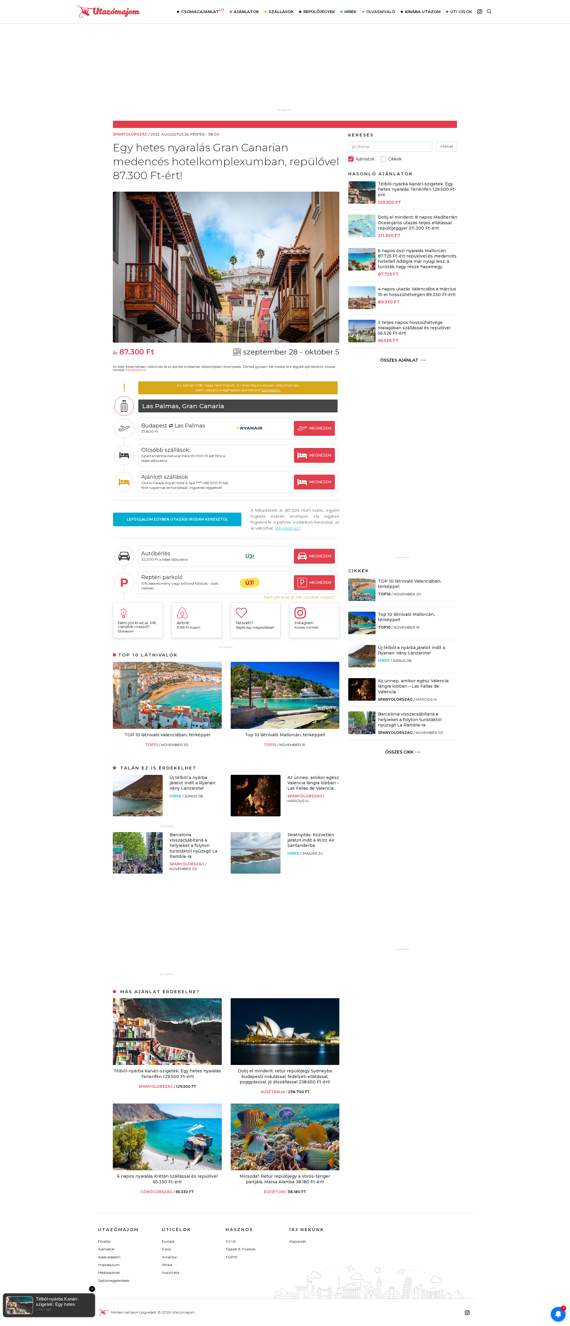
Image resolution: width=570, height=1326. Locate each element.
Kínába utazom (423, 11)
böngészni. (271, 390)
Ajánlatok (246, 11)
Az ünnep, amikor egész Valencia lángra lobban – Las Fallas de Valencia (313, 783)
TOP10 (152, 745)
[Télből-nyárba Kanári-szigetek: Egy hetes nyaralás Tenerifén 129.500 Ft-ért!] (167, 1063)
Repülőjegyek (319, 11)
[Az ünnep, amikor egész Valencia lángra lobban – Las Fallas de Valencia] (256, 815)
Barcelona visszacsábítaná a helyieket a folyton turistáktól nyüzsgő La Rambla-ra (193, 845)
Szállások (281, 11)
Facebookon (135, 370)
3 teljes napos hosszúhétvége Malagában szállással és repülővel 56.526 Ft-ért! (414, 328)
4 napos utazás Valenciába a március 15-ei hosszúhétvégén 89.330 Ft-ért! (417, 291)
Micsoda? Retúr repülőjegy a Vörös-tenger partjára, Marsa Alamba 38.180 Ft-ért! (285, 1179)
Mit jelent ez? (288, 528)
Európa (168, 1241)
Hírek (350, 11)
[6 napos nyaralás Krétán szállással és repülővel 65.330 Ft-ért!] (167, 1168)
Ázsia (166, 1249)
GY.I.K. (231, 1241)
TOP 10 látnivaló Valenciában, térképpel (167, 734)
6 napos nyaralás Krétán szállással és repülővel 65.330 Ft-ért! (167, 1179)
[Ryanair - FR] (249, 434)
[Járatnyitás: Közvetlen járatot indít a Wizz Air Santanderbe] (256, 872)
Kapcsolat (297, 1241)
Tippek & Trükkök (241, 1249)
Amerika (169, 1257)
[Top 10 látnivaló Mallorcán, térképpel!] (285, 727)
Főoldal (104, 1241)
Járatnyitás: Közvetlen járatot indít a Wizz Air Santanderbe (311, 840)
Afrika (167, 1265)
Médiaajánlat (109, 1272)
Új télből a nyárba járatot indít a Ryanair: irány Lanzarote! (193, 783)
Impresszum (109, 1265)
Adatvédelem (109, 1257)
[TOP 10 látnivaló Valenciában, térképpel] (167, 727)
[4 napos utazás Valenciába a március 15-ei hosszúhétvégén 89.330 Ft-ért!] (362, 307)
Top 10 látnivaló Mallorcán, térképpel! (285, 734)
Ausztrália (170, 1272)
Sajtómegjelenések (113, 1280)
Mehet (447, 146)
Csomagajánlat (202, 11)
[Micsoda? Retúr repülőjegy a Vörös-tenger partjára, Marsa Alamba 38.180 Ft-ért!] (285, 1168)
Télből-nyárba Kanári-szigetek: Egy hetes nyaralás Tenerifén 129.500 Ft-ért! (167, 1073)
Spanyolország (305, 796)
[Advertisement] (285, 70)
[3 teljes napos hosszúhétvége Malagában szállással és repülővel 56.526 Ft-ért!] (362, 341)
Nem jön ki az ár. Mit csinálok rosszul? (299, 597)
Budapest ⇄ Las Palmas (173, 425)
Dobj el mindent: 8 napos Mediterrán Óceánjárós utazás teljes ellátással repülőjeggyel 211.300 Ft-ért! (417, 222)
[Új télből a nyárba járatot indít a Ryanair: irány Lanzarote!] (138, 815)
